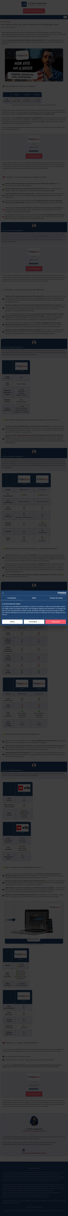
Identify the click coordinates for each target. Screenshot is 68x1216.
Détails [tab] (34, 598)
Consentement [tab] (11, 598)
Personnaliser (33, 621)
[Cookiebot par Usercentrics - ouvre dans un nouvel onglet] (59, 593)
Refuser (12, 621)
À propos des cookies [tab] (56, 598)
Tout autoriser (56, 621)
